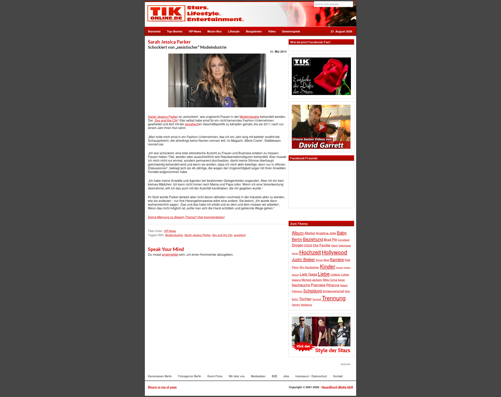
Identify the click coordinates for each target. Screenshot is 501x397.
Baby (342, 232)
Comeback (344, 240)
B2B (274, 376)
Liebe (324, 273)
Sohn (295, 299)
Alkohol (310, 233)
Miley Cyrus (330, 280)
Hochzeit (310, 252)
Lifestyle (232, 31)
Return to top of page (162, 387)
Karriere (337, 259)
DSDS (308, 245)
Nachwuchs (301, 284)
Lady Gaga (308, 274)
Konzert (339, 267)
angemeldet (170, 254)
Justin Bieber (303, 259)
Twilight (296, 304)
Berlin (297, 239)
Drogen (297, 244)
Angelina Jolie (326, 233)
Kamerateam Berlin (160, 376)
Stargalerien (254, 31)
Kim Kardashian (309, 267)
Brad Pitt (330, 239)
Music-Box (213, 31)
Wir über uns (237, 376)
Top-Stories (174, 31)
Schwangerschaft (333, 291)
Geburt (334, 245)
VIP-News (195, 31)
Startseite (154, 31)
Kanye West (322, 260)
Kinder (327, 266)
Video (270, 31)
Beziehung (313, 239)
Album (298, 233)
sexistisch (192, 124)
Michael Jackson (312, 280)
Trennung (334, 298)
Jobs (286, 376)
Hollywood (334, 252)
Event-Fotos (215, 376)
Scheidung (312, 290)
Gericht (295, 253)
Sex (347, 291)
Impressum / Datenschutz (311, 376)
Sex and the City (166, 120)
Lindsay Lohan (340, 274)
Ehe (316, 245)
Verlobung (306, 304)
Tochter (305, 298)
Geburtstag (345, 245)
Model (341, 279)
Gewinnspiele (291, 31)
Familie (324, 245)
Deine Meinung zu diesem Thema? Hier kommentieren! (186, 217)
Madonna (296, 279)
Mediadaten (258, 376)
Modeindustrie (249, 116)
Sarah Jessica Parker (163, 116)
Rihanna (332, 284)
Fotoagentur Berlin (189, 376)
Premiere (318, 284)
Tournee (316, 299)
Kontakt (338, 376)
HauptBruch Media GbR (337, 387)
